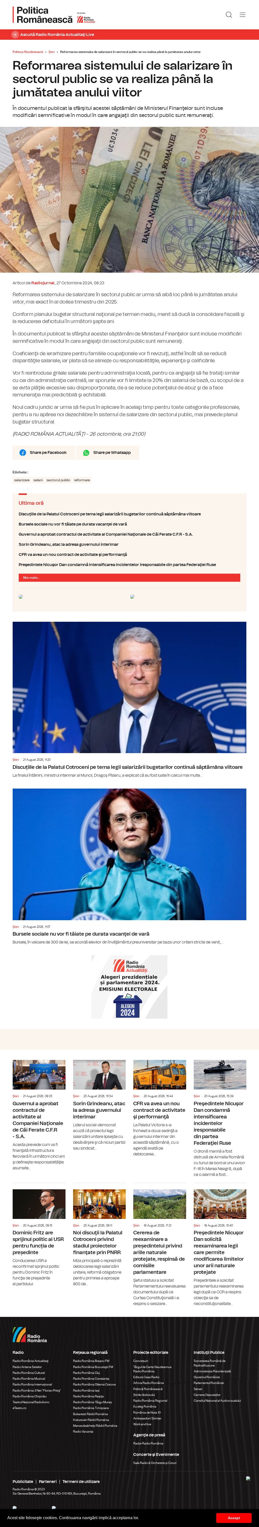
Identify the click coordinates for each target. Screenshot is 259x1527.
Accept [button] (234, 1518)
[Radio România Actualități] (54, 15)
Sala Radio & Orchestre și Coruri (155, 1462)
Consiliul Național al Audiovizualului (217, 1400)
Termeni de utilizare (81, 1482)
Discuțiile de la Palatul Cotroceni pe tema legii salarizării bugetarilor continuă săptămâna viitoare (129, 514)
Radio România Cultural (29, 1372)
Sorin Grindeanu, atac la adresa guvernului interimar (129, 544)
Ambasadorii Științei (147, 1418)
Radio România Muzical (29, 1378)
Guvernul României (207, 1377)
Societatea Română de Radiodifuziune (210, 1363)
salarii (38, 480)
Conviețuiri (140, 1360)
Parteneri (48, 1482)
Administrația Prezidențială (212, 1371)
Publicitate (23, 1482)
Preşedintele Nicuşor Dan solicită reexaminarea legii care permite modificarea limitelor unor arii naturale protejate (220, 1245)
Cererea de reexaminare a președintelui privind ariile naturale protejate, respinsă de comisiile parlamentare (159, 1245)
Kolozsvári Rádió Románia (91, 1419)
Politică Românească (148, 1389)
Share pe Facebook (48, 453)
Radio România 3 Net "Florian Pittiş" (37, 1390)
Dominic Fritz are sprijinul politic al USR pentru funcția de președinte (39, 1235)
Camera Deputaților (207, 1394)
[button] (140, 1518)
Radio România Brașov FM (91, 1360)
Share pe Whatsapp (112, 453)
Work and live (142, 1424)
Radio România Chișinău (30, 1396)
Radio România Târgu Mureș (92, 1402)
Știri (52, 51)
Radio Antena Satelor (27, 1367)
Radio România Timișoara (91, 1408)
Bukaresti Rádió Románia (90, 1414)
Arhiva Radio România (148, 1382)
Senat (198, 1389)
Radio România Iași (86, 1390)
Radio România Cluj (86, 1372)
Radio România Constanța (91, 1378)
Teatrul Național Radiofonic (31, 1402)
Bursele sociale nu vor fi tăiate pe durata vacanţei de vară (129, 524)
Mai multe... (31, 577)
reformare (82, 480)
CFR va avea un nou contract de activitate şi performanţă (129, 555)
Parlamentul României (209, 1382)
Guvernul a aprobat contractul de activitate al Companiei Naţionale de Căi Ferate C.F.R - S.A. (129, 534)
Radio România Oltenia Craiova (94, 1384)
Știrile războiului (144, 1394)
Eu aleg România (144, 1406)
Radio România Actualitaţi (31, 1360)
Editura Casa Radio (146, 1377)
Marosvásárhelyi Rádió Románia (95, 1425)
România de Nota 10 (147, 1412)
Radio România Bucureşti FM (93, 1367)
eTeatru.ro (19, 1408)
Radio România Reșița (88, 1396)
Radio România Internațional (32, 1384)
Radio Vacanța (83, 1431)
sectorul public (58, 480)
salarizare (22, 480)
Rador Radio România (148, 1443)
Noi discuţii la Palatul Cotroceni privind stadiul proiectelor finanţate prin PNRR (99, 1235)
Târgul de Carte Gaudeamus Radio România (152, 1369)
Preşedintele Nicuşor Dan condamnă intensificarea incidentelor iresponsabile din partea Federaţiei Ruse (129, 565)
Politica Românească (28, 51)
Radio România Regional (150, 1400)
